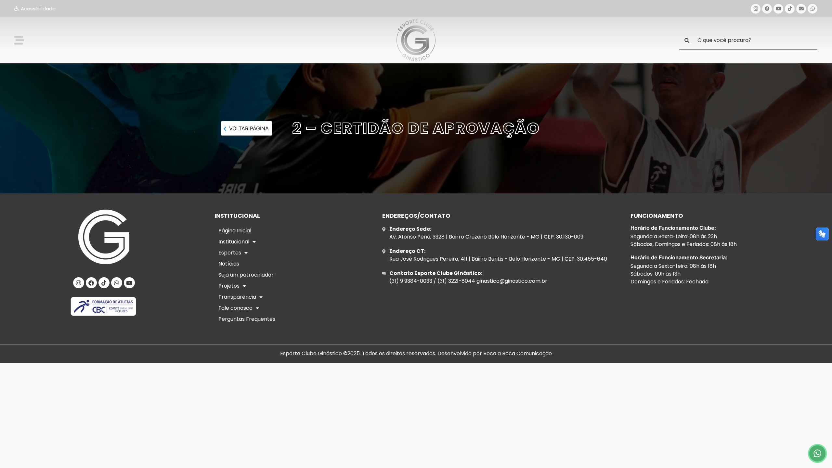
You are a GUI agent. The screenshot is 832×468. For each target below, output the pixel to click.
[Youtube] (778, 9)
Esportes (229, 252)
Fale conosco (235, 308)
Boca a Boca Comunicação (517, 353)
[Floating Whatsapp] (817, 453)
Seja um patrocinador (246, 275)
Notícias (228, 263)
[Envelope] (801, 9)
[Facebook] (767, 9)
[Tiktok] (790, 9)
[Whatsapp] (812, 9)
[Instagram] (755, 9)
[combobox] (748, 40)
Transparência (237, 297)
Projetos (229, 286)
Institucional (233, 241)
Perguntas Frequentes (246, 319)
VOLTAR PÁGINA (249, 128)
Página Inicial (234, 230)
